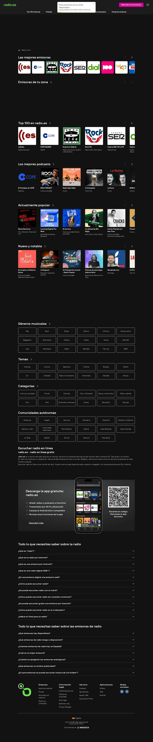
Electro (86, 331)
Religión (106, 367)
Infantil (125, 367)
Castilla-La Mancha (125, 420)
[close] (94, 4)
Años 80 (126, 340)
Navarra (86, 438)
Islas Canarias (125, 429)
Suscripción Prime (86, 699)
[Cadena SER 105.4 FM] (80, 67)
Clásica (66, 340)
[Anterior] (125, 122)
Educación (106, 402)
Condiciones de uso (66, 691)
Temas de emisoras (119, 12)
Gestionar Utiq (64, 704)
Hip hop (106, 349)
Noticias (27, 367)
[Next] (132, 56)
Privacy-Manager (65, 707)
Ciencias (66, 393)
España (78, 718)
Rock (47, 331)
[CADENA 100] (107, 67)
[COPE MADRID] (38, 67)
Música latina (126, 331)
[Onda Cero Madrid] (52, 67)
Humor (86, 402)
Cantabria (86, 420)
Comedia (47, 376)
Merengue (47, 349)
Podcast (49, 12)
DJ (27, 376)
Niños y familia (125, 393)
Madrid (47, 438)
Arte (47, 402)
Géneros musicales (98, 12)
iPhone (102, 688)
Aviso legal (63, 700)
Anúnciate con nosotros (44, 697)
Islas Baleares (106, 429)
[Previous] (125, 56)
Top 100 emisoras (33, 12)
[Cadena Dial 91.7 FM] (93, 67)
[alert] (76, 7)
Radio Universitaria (66, 376)
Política (86, 367)
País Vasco (106, 438)
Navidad (106, 376)
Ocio (27, 402)
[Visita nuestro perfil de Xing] (127, 691)
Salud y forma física (106, 393)
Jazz (27, 349)
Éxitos (66, 331)
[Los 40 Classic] (121, 67)
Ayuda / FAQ (83, 695)
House (106, 340)
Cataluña (106, 420)
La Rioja (27, 438)
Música (125, 376)
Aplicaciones (83, 692)
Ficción (47, 393)
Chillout (106, 331)
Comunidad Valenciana (47, 429)
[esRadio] (24, 67)
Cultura (47, 367)
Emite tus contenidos (43, 702)
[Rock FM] (66, 67)
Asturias (66, 420)
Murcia (66, 438)
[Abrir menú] (147, 4)
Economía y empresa (67, 402)
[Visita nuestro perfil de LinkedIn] (122, 691)
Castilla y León (27, 429)
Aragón (47, 420)
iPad (101, 692)
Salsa (67, 349)
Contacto (82, 688)
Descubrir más (36, 523)
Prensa (41, 692)
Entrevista (86, 376)
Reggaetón (27, 340)
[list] (76, 67)
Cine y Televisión (86, 393)
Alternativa (47, 340)
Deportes (66, 367)
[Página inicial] (19, 50)
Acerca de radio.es (45, 688)
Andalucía (27, 420)
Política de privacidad (63, 696)
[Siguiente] (132, 122)
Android (103, 695)
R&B (125, 349)
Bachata (86, 349)
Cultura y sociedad (27, 393)
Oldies (86, 340)
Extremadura (67, 429)
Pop (27, 331)
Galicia (86, 429)
